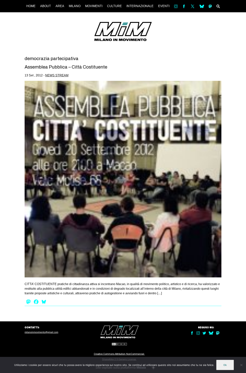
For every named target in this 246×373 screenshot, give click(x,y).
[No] (241, 365)
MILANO (75, 6)
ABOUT (45, 6)
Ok (225, 364)
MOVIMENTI (93, 6)
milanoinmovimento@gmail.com (41, 332)
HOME (31, 6)
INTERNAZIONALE (140, 6)
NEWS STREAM (56, 75)
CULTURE (114, 6)
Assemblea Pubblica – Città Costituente (66, 67)
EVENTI (164, 6)
